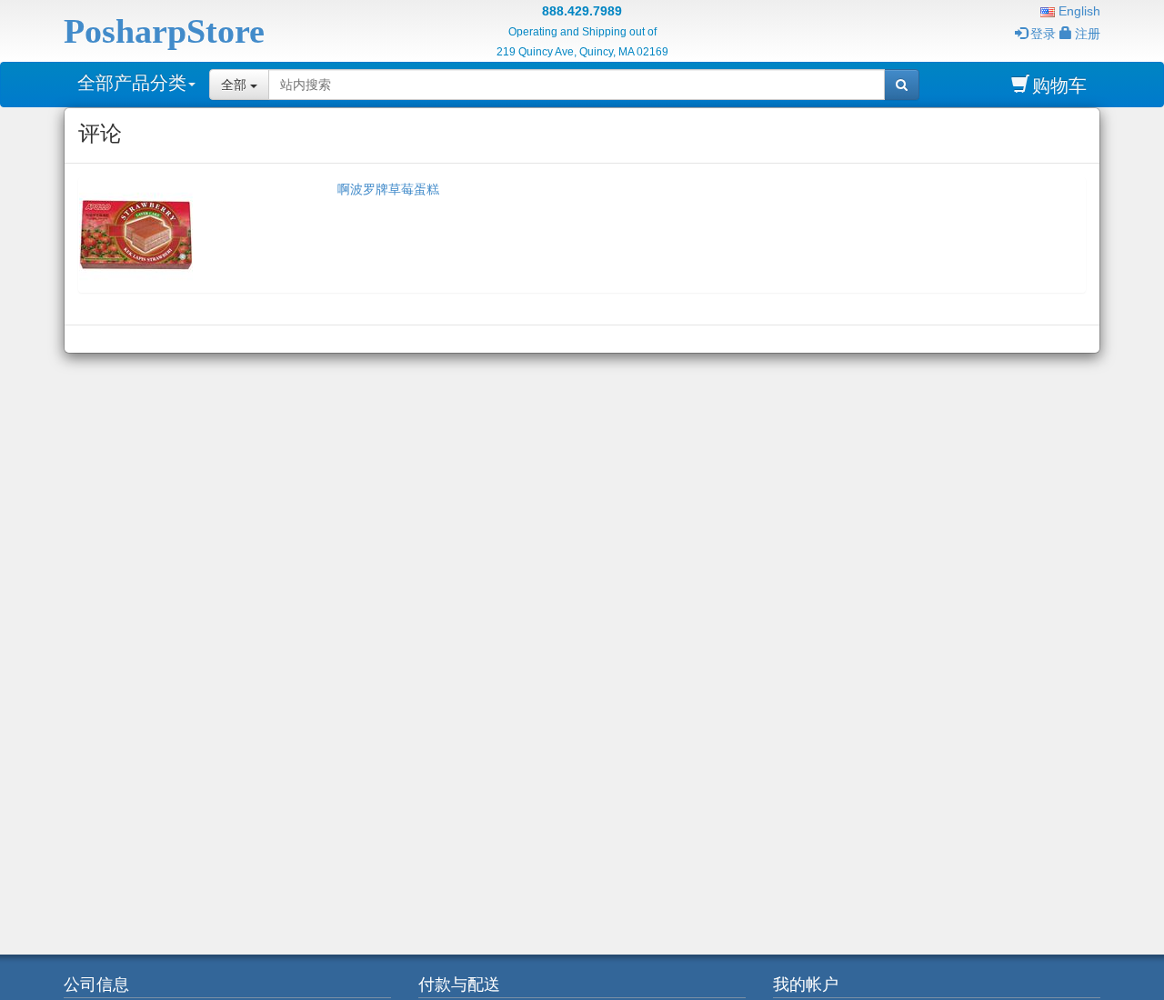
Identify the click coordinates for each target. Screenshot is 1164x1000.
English (1077, 11)
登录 (1043, 33)
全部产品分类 (131, 83)
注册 (1087, 33)
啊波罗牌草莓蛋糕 (388, 189)
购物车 (1059, 85)
